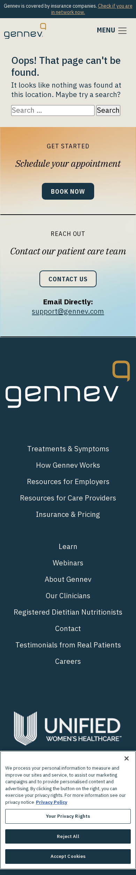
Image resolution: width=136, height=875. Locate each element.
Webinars (68, 563)
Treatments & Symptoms (68, 448)
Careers (68, 661)
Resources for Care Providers (68, 498)
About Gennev (68, 579)
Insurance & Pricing (68, 514)
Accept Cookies (68, 856)
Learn (68, 546)
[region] (68, 810)
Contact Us (68, 279)
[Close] (126, 758)
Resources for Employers (68, 481)
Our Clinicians (68, 595)
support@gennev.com (68, 311)
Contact (68, 628)
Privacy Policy (51, 802)
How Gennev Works (68, 465)
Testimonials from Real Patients (68, 645)
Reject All (68, 836)
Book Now (68, 191)
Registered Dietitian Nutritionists (68, 612)
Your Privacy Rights (68, 816)
